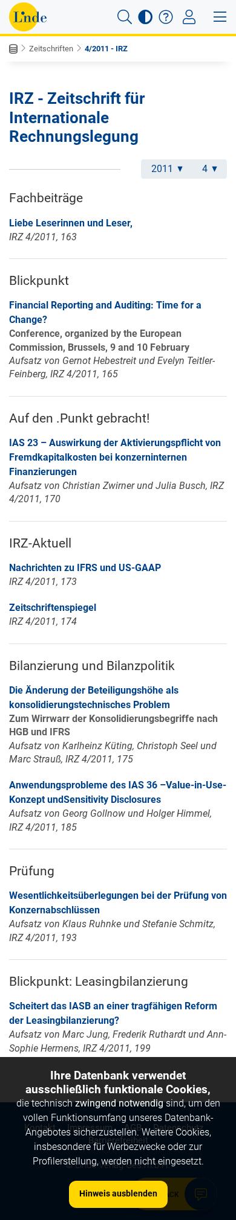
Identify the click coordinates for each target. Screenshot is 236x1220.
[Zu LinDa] (28, 16)
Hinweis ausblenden (118, 1193)
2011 (162, 168)
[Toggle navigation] (189, 17)
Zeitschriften (51, 48)
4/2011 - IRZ (106, 48)
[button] (124, 17)
